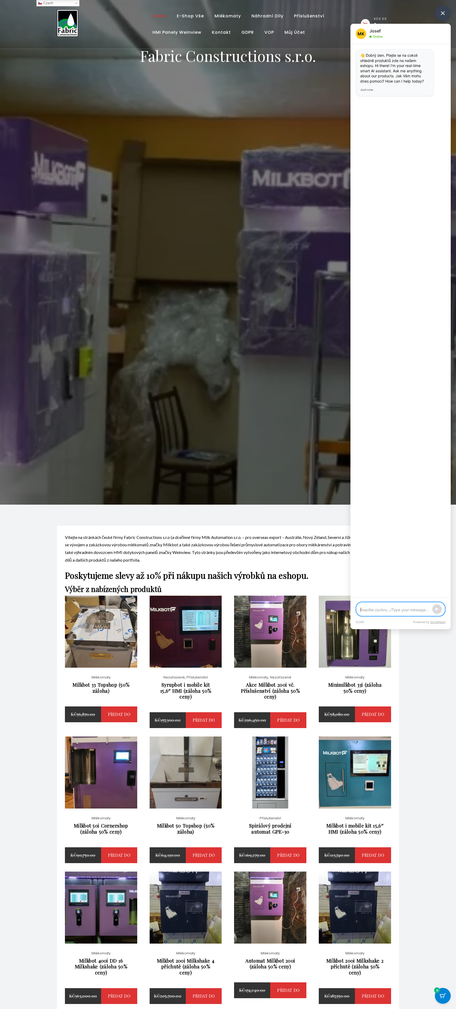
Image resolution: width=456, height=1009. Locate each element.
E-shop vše (190, 16)
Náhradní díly (267, 16)
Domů (159, 16)
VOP (269, 32)
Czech (47, 3)
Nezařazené (174, 677)
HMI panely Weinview (177, 32)
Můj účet (294, 32)
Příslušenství (309, 16)
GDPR (247, 32)
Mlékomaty (228, 16)
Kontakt (221, 32)
